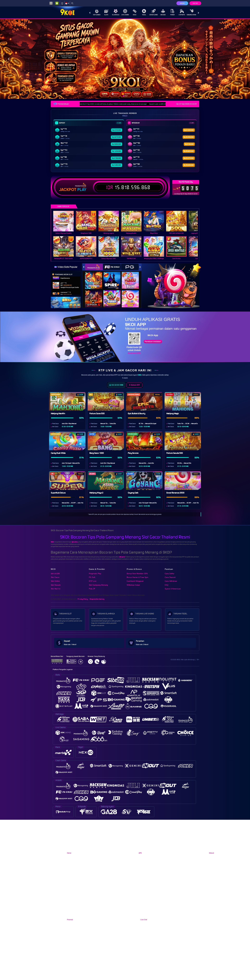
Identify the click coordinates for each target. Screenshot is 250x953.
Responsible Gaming (97, 599)
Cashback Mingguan (135, 581)
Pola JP (92, 589)
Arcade (163, 15)
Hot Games (96, 15)
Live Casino (125, 15)
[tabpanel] (125, 59)
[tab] (94, 267)
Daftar (195, 3)
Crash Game (153, 15)
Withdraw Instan (133, 585)
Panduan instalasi (153, 341)
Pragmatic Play (95, 574)
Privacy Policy (83, 599)
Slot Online (55, 581)
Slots (106, 15)
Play (81, 190)
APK (140, 853)
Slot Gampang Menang (98, 585)
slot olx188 (55, 574)
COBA (95, 278)
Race (134, 15)
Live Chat (143, 920)
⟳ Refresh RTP (134, 385)
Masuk (182, 3)
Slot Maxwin (56, 585)
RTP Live (92, 581)
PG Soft (92, 577)
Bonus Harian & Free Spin (137, 577)
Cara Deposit (170, 577)
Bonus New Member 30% (137, 574)
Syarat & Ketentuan (173, 589)
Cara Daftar (169, 574)
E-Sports (182, 15)
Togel (144, 15)
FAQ (166, 585)
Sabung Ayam (191, 15)
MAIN (65, 221)
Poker (172, 15)
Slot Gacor (55, 577)
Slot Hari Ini (55, 589)
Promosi (70, 920)
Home (69, 853)
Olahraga (115, 15)
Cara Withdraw (171, 581)
